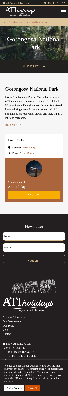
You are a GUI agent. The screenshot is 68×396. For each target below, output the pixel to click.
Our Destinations (12, 321)
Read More (11, 124)
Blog (5, 329)
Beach (30, 153)
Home (5, 22)
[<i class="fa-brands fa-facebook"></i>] (53, 2)
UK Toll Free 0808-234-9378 (19, 351)
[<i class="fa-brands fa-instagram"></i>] (50, 2)
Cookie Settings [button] (14, 388)
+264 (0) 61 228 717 (14, 347)
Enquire (34, 194)
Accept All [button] (32, 388)
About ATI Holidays (14, 317)
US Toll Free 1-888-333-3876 (19, 356)
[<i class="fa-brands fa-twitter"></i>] (45, 2)
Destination (16, 22)
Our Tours (8, 325)
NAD (58, 2)
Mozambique (29, 147)
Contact (7, 333)
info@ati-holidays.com (17, 3)
